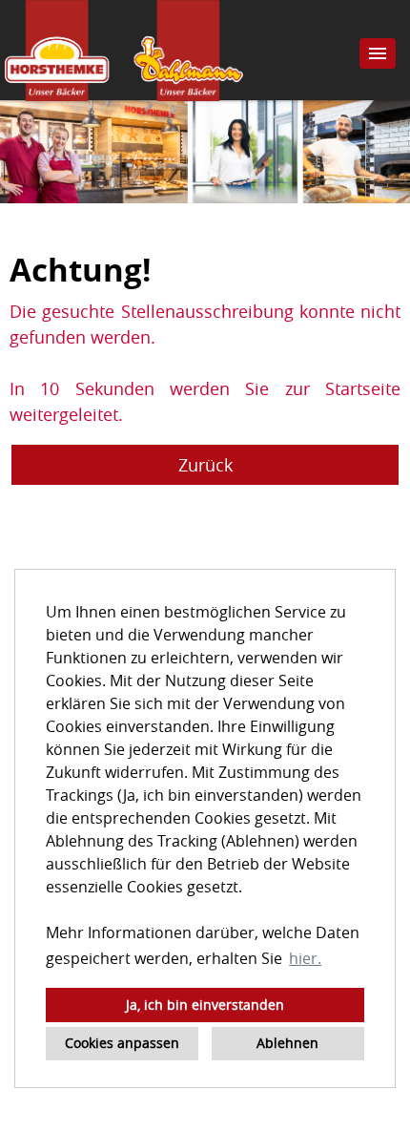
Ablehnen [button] (287, 1043)
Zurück (205, 464)
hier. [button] (305, 958)
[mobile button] (377, 53)
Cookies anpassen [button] (122, 1043)
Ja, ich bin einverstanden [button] (205, 1004)
